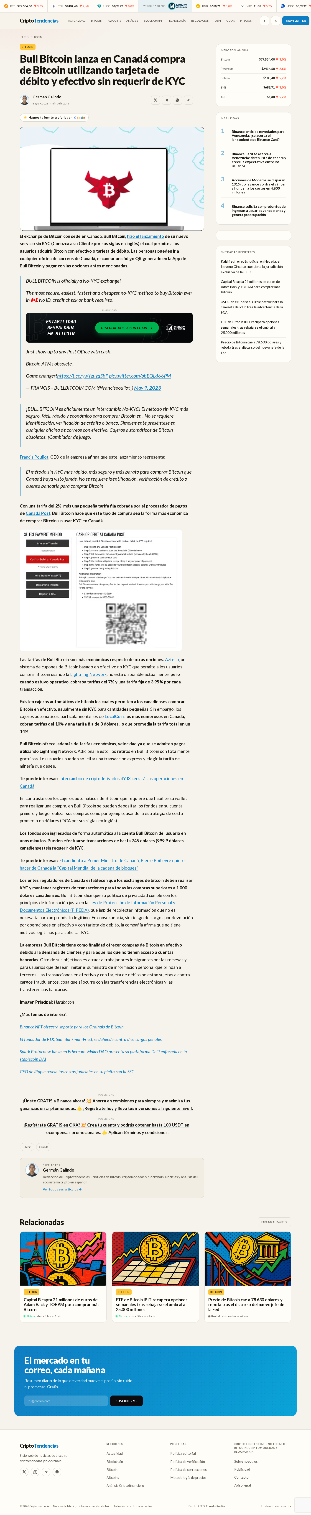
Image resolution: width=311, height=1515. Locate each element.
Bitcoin (96, 20)
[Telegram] (46, 1472)
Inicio (24, 37)
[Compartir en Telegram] (166, 100)
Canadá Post (38, 513)
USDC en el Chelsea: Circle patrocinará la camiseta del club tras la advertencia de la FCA (252, 307)
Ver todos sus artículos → (62, 1189)
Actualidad (77, 20)
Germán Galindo (47, 96)
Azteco (172, 659)
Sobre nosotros (246, 1461)
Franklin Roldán (215, 1506)
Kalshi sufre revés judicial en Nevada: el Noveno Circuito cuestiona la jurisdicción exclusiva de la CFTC (252, 266)
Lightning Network (88, 674)
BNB (224, 87)
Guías (230, 20)
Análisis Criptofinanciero (125, 1485)
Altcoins (114, 20)
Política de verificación (187, 1461)
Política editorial (183, 1453)
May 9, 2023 (147, 388)
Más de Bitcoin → (274, 1221)
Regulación (200, 20)
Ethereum (227, 69)
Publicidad (242, 1469)
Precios (246, 20)
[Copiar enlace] (188, 100)
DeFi (218, 20)
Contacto (241, 1477)
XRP (223, 97)
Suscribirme (126, 1401)
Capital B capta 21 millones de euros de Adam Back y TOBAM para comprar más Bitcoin (250, 286)
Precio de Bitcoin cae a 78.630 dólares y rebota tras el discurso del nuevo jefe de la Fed (252, 347)
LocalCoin (114, 716)
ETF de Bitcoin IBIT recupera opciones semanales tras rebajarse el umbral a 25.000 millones (250, 327)
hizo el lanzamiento (145, 236)
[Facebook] (57, 1472)
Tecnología (176, 20)
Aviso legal (242, 1485)
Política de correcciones (188, 1469)
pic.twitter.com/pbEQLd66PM (140, 376)
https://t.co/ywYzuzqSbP (82, 376)
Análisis (132, 20)
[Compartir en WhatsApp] (177, 100)
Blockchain (153, 20)
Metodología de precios (188, 1477)
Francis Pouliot (34, 456)
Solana (225, 78)
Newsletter (296, 20)
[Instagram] (35, 1472)
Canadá (43, 1147)
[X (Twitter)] (24, 1472)
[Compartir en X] (155, 100)
